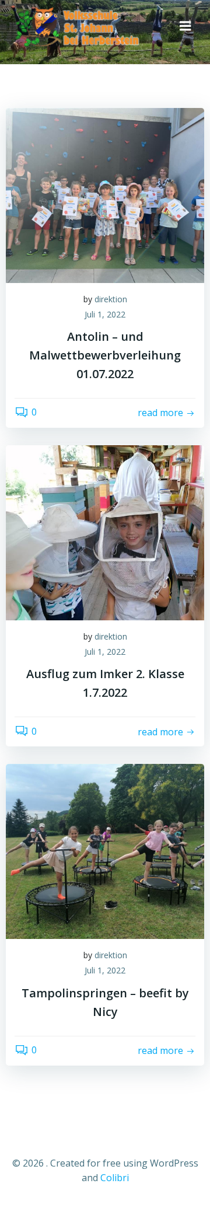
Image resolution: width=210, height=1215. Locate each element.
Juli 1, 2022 (105, 314)
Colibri (114, 1177)
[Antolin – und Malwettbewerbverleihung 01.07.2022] (105, 194)
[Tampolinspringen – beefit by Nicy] (105, 850)
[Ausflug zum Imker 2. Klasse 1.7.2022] (105, 531)
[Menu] (185, 26)
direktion (110, 299)
